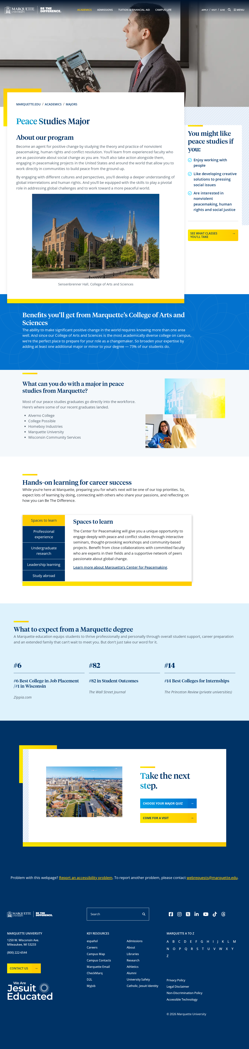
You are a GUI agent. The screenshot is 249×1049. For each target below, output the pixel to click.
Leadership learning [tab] (43, 564)
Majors (71, 104)
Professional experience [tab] (43, 534)
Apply (205, 9)
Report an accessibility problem (85, 877)
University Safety (138, 979)
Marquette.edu (28, 104)
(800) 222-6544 (17, 953)
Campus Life (163, 9)
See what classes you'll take (203, 235)
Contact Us (19, 968)
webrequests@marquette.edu (212, 877)
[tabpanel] (129, 544)
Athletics (133, 967)
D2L (89, 979)
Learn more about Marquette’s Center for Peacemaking (120, 567)
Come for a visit (156, 818)
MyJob (91, 986)
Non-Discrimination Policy (184, 993)
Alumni (131, 973)
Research (133, 960)
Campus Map (96, 954)
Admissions (105, 9)
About (131, 947)
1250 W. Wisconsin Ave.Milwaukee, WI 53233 (23, 942)
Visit (214, 9)
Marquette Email (98, 967)
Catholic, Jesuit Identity (142, 986)
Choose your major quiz (163, 803)
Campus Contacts (99, 960)
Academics (84, 9)
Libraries (133, 954)
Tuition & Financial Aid (134, 9)
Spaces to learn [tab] (44, 520)
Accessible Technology (182, 999)
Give (222, 9)
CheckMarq (95, 973)
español (92, 941)
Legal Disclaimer (178, 987)
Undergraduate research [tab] (44, 551)
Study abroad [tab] (44, 575)
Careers (92, 947)
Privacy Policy (176, 980)
